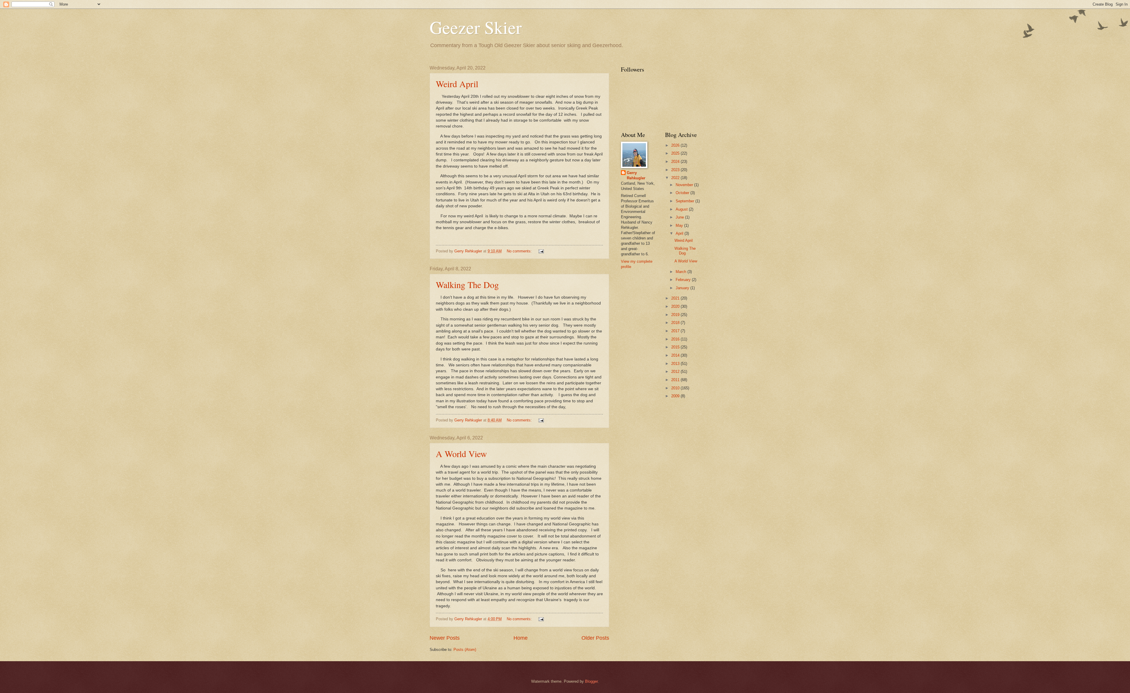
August (682, 209)
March (681, 271)
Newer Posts (445, 638)
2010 (676, 388)
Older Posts (595, 638)
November (685, 185)
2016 (676, 339)
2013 (676, 363)
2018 (676, 322)
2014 (676, 355)
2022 (676, 178)
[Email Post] (541, 251)
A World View (461, 453)
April (680, 233)
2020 (676, 306)
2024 (676, 161)
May (680, 225)
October (683, 193)
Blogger (591, 681)
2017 (676, 331)
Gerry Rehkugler (636, 175)
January (683, 288)
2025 (676, 153)
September (685, 201)
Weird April (457, 84)
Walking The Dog (467, 284)
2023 (676, 170)
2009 (676, 396)
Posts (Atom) (464, 649)
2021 (676, 298)
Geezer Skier (476, 27)
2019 (676, 314)
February (684, 279)
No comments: (520, 251)
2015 (676, 347)
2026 (676, 145)
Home (521, 638)
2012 (676, 371)
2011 (676, 380)
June (680, 217)
